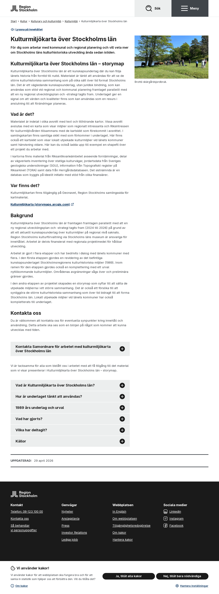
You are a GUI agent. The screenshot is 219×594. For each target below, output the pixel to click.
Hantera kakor (123, 539)
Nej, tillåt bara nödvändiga (182, 576)
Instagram (176, 518)
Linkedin (175, 511)
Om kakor (21, 585)
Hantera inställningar (194, 585)
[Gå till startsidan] (24, 8)
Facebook (176, 525)
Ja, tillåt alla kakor (129, 576)
